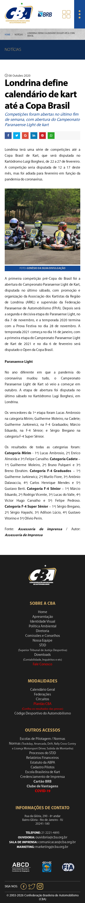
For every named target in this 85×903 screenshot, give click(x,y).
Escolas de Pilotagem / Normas (42, 739)
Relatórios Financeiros (42, 758)
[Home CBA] (19, 14)
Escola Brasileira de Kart (42, 772)
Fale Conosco (42, 664)
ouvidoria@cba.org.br (51, 837)
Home (7, 35)
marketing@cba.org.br (51, 847)
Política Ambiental (42, 626)
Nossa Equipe (42, 641)
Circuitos (42, 699)
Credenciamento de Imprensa (42, 777)
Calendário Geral (42, 690)
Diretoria (42, 631)
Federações (42, 694)
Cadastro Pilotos (43, 767)
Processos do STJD (42, 753)
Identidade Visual (42, 622)
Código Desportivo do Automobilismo (42, 713)
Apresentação (42, 617)
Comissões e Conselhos (42, 636)
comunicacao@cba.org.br (57, 842)
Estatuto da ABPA (42, 763)
